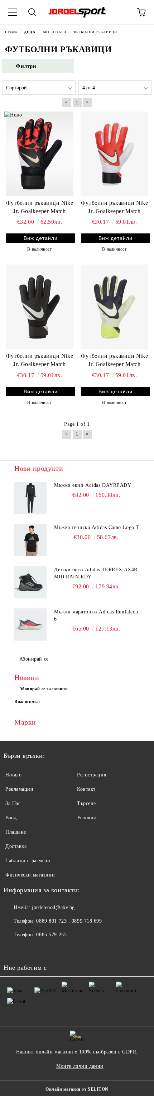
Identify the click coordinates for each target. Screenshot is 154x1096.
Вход (10, 817)
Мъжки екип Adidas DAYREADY (92, 485)
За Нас (12, 803)
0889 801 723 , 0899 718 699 (69, 921)
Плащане (15, 832)
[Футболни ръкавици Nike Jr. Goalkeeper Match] (39, 154)
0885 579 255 (51, 934)
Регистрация (91, 774)
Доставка (16, 846)
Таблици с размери (27, 860)
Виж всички (27, 701)
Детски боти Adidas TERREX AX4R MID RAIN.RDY (96, 573)
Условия (86, 817)
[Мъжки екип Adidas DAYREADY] (30, 498)
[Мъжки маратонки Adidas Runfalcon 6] (30, 624)
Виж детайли (41, 238)
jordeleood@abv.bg (53, 907)
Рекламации (19, 789)
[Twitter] (28, 949)
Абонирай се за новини (43, 688)
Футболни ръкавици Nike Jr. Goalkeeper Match (39, 207)
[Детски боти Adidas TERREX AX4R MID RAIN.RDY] (30, 582)
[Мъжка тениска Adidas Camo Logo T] (30, 540)
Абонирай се (34, 659)
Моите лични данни (80, 1066)
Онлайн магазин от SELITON (77, 1089)
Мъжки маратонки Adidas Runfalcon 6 (96, 615)
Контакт (86, 789)
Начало (13, 774)
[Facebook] (13, 949)
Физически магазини (30, 875)
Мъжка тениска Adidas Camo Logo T (96, 527)
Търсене (86, 803)
